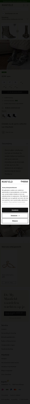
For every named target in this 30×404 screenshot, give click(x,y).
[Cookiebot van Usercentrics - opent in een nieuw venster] (21, 182)
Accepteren (15, 210)
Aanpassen (14, 215)
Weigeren (15, 221)
